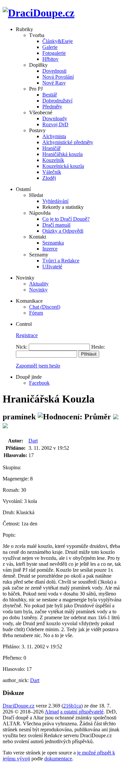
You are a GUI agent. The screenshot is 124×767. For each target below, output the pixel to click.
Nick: (21, 347)
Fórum (36, 313)
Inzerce (50, 248)
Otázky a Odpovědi (62, 231)
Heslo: (98, 347)
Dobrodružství (57, 100)
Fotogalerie (54, 53)
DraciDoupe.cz (18, 706)
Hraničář (51, 148)
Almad (52, 711)
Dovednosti (54, 71)
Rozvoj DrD (55, 124)
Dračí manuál (56, 225)
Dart (33, 440)
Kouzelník (53, 160)
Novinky (38, 289)
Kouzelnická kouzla (63, 166)
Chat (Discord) (44, 307)
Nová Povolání (58, 77)
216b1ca (72, 706)
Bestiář (49, 94)
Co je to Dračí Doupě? (66, 219)
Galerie (50, 47)
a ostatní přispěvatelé (81, 711)
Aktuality (39, 284)
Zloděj (49, 178)
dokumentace (58, 758)
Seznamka (53, 243)
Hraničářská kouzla (62, 154)
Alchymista (54, 136)
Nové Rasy (54, 83)
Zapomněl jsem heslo (38, 365)
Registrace (27, 335)
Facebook (39, 383)
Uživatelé (52, 266)
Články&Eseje (57, 41)
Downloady (54, 118)
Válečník (51, 172)
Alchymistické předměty (67, 142)
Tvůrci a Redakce (60, 260)
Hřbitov (50, 59)
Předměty (52, 106)
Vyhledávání (55, 201)
